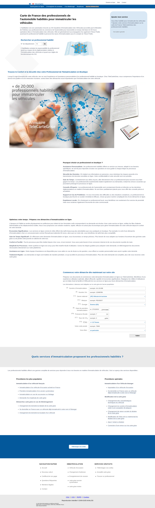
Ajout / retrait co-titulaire (116, 422)
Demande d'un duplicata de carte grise (33, 398)
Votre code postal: (80, 326)
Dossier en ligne (110, 2)
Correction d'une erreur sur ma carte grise (122, 425)
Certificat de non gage (49, 476)
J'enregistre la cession (54, 6)
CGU (67, 497)
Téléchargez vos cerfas (79, 446)
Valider (137, 335)
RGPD (79, 497)
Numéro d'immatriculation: (76, 288)
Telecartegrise (39, 4)
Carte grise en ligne (37, 6)
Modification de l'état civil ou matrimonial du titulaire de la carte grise (123, 417)
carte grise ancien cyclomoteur (75, 481)
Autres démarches (92, 6)
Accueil (44, 468)
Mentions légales (48, 485)
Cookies (86, 497)
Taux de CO (81, 318)
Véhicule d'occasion (76, 468)
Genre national (80, 296)
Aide (118, 2)
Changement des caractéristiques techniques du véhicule (119, 401)
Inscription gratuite (119, 32)
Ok (45, 44)
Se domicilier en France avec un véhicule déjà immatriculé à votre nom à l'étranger (48, 409)
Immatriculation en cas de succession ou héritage (37, 394)
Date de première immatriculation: (80, 309)
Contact (124, 2)
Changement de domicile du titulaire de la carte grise (38, 406)
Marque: (82, 300)
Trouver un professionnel (105, 476)
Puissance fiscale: (79, 314)
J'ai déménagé (70, 6)
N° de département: (27, 44)
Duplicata (80, 6)
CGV (73, 497)
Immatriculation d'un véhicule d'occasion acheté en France (40, 387)
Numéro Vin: (81, 292)
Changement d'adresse (77, 472)
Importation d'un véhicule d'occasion (120, 387)
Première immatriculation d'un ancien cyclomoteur (37, 391)
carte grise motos (75, 486)
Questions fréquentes (49, 480)
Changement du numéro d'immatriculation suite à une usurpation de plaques (122, 407)
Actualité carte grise (104, 472)
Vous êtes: (83, 330)
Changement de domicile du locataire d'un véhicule (37, 413)
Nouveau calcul (47, 472)
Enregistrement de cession (78, 476)
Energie (82, 304)
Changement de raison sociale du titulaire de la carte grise (122, 412)
